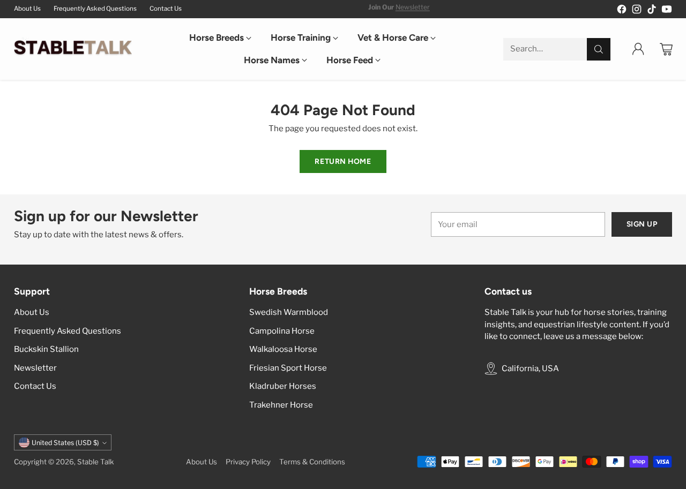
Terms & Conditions (312, 461)
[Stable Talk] (73, 49)
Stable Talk (95, 461)
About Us (31, 312)
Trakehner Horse (281, 405)
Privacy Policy (248, 461)
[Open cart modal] (666, 49)
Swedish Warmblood (288, 312)
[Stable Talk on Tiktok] (651, 11)
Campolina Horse (282, 331)
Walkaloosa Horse (283, 349)
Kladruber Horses (282, 386)
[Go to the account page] (638, 49)
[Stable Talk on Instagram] (636, 11)
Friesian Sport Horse (288, 368)
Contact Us (35, 386)
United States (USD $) (65, 443)
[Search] (598, 49)
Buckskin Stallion (46, 349)
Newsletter (413, 8)
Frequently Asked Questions (67, 331)
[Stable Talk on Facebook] (621, 11)
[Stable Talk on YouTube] (666, 11)
